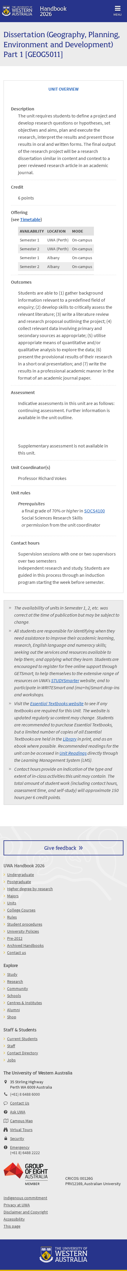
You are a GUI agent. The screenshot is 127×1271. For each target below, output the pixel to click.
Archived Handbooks (25, 945)
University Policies (23, 931)
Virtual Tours (21, 1129)
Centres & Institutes (24, 1002)
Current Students (22, 1038)
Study (12, 974)
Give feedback (60, 847)
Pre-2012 (14, 938)
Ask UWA (17, 1112)
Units (11, 903)
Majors (13, 895)
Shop (11, 1017)
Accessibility (14, 1219)
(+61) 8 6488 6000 (25, 1094)
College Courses (21, 910)
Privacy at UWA (17, 1205)
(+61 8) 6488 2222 (25, 1152)
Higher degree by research (30, 888)
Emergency (20, 1147)
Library (69, 739)
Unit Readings (73, 753)
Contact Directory (22, 1053)
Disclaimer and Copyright (26, 1212)
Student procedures (24, 924)
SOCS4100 (94, 511)
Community (17, 988)
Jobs (11, 1060)
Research (15, 981)
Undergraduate (20, 874)
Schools (14, 995)
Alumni (13, 1009)
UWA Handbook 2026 (24, 865)
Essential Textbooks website (57, 703)
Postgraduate (19, 881)
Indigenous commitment (25, 1197)
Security (17, 1138)
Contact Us (19, 1103)
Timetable (30, 219)
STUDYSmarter (65, 680)
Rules (12, 917)
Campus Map (21, 1120)
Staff (11, 1045)
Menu (117, 14)
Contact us (16, 952)
